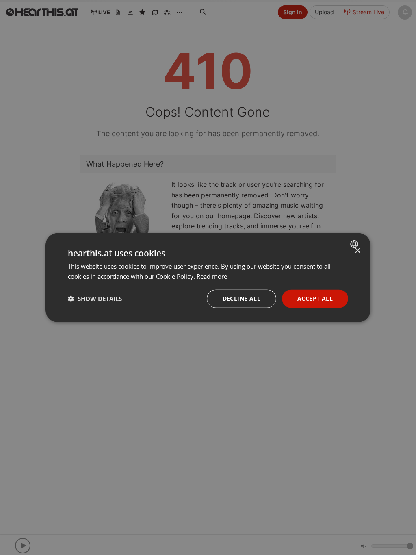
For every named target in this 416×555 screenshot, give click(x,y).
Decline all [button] (241, 298)
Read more (212, 276)
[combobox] (355, 244)
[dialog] (208, 277)
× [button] (357, 251)
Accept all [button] (315, 298)
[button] (95, 298)
